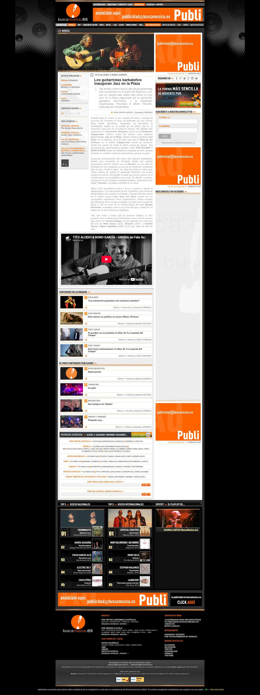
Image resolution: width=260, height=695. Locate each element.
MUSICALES (120, 456)
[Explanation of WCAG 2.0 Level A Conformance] (137, 681)
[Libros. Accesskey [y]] (185, 25)
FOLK (95, 451)
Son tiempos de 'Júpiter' (100, 404)
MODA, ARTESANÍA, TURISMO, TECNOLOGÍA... (127, 477)
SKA (106, 451)
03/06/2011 (146, 307)
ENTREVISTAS (108, 441)
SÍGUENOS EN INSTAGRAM (192, 78)
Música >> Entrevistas (123, 307)
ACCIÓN (103, 461)
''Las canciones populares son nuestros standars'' (114, 300)
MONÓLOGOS (139, 456)
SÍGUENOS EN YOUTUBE (196, 78)
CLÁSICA (126, 451)
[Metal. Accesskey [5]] (108, 25)
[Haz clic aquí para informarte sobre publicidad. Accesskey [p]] (186, 606)
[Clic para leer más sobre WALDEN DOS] (71, 411)
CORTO (145, 461)
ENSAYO (119, 466)
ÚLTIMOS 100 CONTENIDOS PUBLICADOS (110, 446)
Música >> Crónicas (125, 395)
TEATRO (103, 456)
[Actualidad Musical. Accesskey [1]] (72, 25)
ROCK (80, 449)
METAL (87, 449)
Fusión (64, 135)
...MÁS (149, 632)
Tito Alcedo (66, 128)
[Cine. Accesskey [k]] (179, 25)
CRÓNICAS (119, 441)
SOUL (141, 449)
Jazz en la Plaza (68, 142)
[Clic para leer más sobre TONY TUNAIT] (71, 340)
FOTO (98, 472)
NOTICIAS (97, 441)
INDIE (129, 449)
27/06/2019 (73, 80)
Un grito (92, 388)
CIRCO (129, 456)
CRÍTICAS (139, 441)
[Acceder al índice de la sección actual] (93, 32)
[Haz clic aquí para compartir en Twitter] (70, 113)
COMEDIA (95, 461)
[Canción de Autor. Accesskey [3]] (90, 25)
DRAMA (87, 461)
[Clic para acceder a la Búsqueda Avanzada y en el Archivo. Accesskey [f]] (105, 437)
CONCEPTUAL (128, 472)
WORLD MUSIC (109, 449)
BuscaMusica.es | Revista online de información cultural (130, 662)
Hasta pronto (94, 372)
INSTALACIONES (142, 472)
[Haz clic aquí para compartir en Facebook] (66, 113)
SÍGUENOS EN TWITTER (185, 78)
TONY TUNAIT (94, 329)
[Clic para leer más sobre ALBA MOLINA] (71, 324)
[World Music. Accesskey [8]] (131, 25)
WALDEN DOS (94, 401)
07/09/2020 (146, 340)
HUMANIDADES (108, 466)
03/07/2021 (146, 395)
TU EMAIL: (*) (164, 117)
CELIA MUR (93, 297)
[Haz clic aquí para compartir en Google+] (74, 113)
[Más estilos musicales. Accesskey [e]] (141, 25)
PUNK (101, 451)
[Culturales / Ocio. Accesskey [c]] (153, 25)
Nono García (77, 128)
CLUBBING (121, 449)
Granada (137, 307)
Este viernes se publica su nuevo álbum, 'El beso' (113, 317)
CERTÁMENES (137, 466)
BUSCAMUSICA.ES (96, 368)
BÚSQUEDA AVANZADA (149, 5)
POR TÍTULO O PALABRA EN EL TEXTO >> (105, 482)
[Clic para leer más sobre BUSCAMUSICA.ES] (71, 379)
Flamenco (77, 135)
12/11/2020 (146, 324)
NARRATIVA (96, 466)
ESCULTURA (116, 472)
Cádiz (138, 340)
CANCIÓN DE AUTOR (113, 630)
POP (64, 449)
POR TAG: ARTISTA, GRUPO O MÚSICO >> (105, 491)
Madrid (138, 324)
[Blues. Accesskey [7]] (121, 25)
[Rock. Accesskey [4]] (101, 25)
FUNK (135, 449)
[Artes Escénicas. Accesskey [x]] (168, 25)
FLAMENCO (86, 451)
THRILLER (112, 461)
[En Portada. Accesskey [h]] (62, 25)
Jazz (70, 135)
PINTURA (105, 472)
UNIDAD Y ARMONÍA (97, 417)
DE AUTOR (72, 449)
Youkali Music (67, 155)
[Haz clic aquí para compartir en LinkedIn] (78, 113)
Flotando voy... (95, 420)
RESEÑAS (129, 441)
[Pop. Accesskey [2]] (79, 25)
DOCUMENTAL (135, 461)
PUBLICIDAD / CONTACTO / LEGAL (120, 5)
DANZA (111, 456)
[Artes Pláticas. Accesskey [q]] (196, 25)
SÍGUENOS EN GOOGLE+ (181, 78)
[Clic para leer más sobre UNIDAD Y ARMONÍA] (71, 427)
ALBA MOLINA (94, 313)
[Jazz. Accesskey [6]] (115, 25)
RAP (146, 449)
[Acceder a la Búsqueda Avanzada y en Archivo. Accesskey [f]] (178, 108)
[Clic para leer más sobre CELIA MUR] (71, 308)
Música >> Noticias (70, 87)
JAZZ (93, 449)
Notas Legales (177, 667)
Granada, (139, 112)
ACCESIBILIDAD (99, 5)
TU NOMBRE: (164, 126)
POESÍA (127, 466)
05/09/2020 (146, 356)
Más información (217, 690)
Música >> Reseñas (125, 411)
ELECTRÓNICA (115, 451)
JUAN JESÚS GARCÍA (123, 112)
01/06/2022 (146, 379)
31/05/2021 (146, 411)
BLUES (99, 449)
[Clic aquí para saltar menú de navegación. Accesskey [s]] (130, 2)
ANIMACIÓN (123, 461)
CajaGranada (77, 153)
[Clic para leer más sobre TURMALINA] (71, 395)
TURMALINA (93, 385)
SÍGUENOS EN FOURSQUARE (188, 78)
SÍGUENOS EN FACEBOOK (177, 78)
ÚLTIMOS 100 (92, 456)
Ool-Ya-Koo (66, 153)
